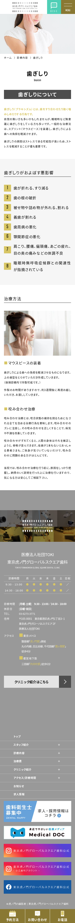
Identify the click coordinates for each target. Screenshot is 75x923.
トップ (17, 736)
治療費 (18, 761)
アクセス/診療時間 (25, 778)
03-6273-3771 (27, 614)
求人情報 (19, 794)
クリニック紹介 (23, 769)
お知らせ (19, 786)
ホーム (8, 57)
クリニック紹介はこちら (31, 681)
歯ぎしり (38, 57)
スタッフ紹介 (21, 745)
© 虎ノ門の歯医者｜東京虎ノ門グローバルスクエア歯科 (37, 904)
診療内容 (23, 57)
